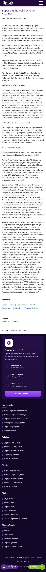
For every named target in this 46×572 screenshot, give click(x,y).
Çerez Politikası (36, 558)
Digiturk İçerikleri (10, 543)
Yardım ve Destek (11, 515)
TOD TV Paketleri (11, 459)
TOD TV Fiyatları (10, 487)
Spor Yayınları (22, 305)
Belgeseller (17, 308)
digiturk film (13, 330)
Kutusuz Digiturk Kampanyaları (16, 415)
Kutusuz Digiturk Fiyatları (14, 475)
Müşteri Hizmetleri (11, 539)
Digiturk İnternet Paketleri (14, 451)
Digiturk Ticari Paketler (13, 547)
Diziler (12, 305)
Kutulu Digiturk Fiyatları (13, 471)
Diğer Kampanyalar (11, 427)
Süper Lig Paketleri (11, 455)
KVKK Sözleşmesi (23, 558)
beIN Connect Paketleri (13, 447)
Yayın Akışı (8, 499)
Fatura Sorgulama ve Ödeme (15, 519)
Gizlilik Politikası (9, 558)
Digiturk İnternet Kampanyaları (16, 419)
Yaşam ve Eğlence (31, 308)
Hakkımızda (8, 535)
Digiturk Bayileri (10, 507)
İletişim (6, 531)
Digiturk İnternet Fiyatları (13, 479)
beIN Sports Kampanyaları (14, 423)
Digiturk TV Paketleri (12, 443)
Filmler (4, 305)
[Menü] (41, 3)
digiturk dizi (22, 330)
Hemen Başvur (21, 394)
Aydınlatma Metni (23, 561)
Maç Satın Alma (10, 511)
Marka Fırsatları (10, 431)
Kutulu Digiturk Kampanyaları (15, 411)
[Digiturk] (8, 3)
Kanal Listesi (9, 503)
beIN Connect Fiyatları (13, 483)
